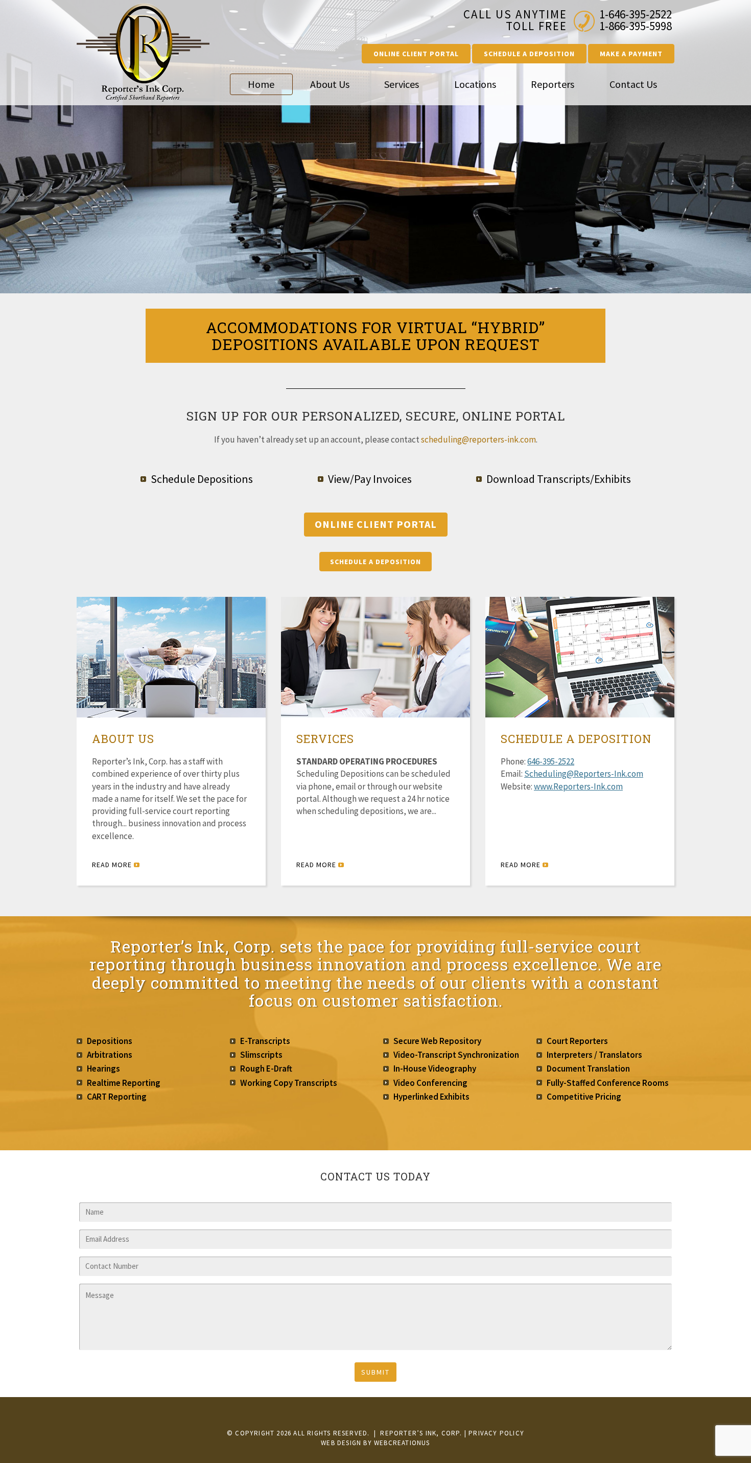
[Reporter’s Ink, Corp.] (146, 52)
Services (401, 84)
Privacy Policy (496, 1433)
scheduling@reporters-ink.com (478, 439)
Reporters (552, 84)
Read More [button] (113, 864)
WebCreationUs (402, 1442)
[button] (416, 53)
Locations (475, 84)
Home (261, 84)
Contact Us (633, 84)
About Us (329, 84)
